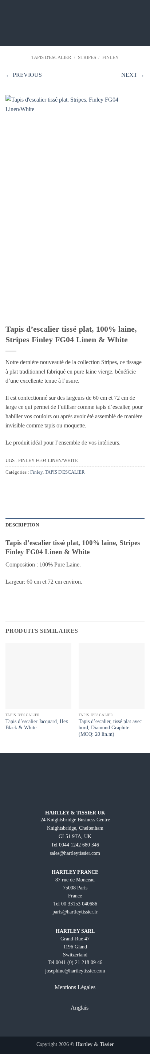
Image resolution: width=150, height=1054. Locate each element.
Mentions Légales (75, 987)
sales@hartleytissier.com (75, 853)
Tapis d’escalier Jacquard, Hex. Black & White (37, 725)
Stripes (87, 57)
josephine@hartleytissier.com (75, 970)
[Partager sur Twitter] (19, 487)
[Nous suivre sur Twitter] (81, 1026)
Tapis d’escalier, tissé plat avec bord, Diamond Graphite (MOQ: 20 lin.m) (110, 728)
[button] (9, 23)
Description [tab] (22, 525)
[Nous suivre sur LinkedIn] (94, 1026)
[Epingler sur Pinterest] (28, 487)
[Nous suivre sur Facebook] (56, 1026)
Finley (110, 57)
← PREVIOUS (23, 75)
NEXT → (133, 75)
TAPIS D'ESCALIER (51, 57)
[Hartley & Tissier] (75, 23)
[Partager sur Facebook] (10, 487)
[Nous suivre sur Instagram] (68, 1026)
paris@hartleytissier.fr (75, 911)
